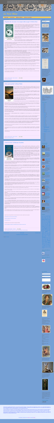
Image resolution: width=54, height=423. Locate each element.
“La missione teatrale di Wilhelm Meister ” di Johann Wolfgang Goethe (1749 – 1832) (47, 194)
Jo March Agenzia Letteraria (47, 229)
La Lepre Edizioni (48, 230)
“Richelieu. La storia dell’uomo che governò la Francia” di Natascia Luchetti (47, 201)
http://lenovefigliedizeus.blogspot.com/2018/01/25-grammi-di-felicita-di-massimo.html (15, 224)
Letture (8, 137)
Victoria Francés (46, 246)
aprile (44, 122)
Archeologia (47, 218)
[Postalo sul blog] (19, 136)
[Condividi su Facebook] (21, 136)
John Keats (43, 230)
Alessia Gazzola (44, 217)
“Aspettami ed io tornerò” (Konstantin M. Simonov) (47, 180)
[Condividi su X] (20, 136)
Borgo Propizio (44, 220)
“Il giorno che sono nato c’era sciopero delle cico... (46, 128)
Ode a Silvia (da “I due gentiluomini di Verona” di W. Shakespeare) (47, 173)
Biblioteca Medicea (19, 17)
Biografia (49, 219)
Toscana (44, 245)
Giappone (47, 227)
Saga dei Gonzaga (44, 242)
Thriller (13, 137)
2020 (43, 110)
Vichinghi (43, 246)
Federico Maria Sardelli (45, 225)
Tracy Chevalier (48, 245)
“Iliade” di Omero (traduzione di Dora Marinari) (47, 166)
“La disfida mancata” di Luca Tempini (47, 207)
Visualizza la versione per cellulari (22, 234)
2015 (43, 137)
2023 (43, 107)
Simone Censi (47, 243)
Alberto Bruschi (48, 216)
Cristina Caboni (44, 222)
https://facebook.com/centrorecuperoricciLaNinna (11, 216)
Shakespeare (43, 243)
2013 (43, 139)
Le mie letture (12, 17)
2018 (43, 133)
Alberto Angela (44, 216)
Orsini (44, 238)
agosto (44, 117)
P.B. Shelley (47, 238)
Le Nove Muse (11, 13)
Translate (48, 22)
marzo (44, 123)
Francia (45, 226)
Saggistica (48, 242)
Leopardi (43, 231)
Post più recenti (6, 232)
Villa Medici (49, 246)
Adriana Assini (48, 215)
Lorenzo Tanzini (48, 232)
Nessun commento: (15, 136)
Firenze (43, 226)
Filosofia (49, 225)
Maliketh (29, 417)
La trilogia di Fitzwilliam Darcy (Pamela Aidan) (47, 187)
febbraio (45, 124)
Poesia (45, 239)
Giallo (44, 227)
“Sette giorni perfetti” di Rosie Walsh (13, 84)
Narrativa (10, 137)
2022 (43, 108)
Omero (42, 238)
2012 (43, 140)
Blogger (34, 417)
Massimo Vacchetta (46, 234)
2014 (43, 138)
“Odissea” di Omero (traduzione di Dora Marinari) (47, 159)
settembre (45, 116)
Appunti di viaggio (44, 218)
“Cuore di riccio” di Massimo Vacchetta (14, 142)
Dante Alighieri (48, 222)
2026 (43, 103)
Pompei (49, 239)
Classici (49, 221)
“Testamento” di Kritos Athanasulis (47, 153)
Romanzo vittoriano (44, 241)
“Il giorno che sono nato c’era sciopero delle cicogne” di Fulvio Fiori (21, 21)
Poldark (47, 239)
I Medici (45, 228)
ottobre (44, 115)
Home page (6, 17)
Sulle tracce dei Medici (28, 17)
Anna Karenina (48, 217)
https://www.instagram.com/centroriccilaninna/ (10, 218)
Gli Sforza (49, 227)
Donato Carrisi (48, 223)
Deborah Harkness (44, 223)
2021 (43, 109)
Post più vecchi (37, 232)
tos (42, 245)
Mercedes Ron (46, 235)
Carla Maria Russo (48, 220)
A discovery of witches (44, 215)
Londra (46, 232)
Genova (47, 226)
